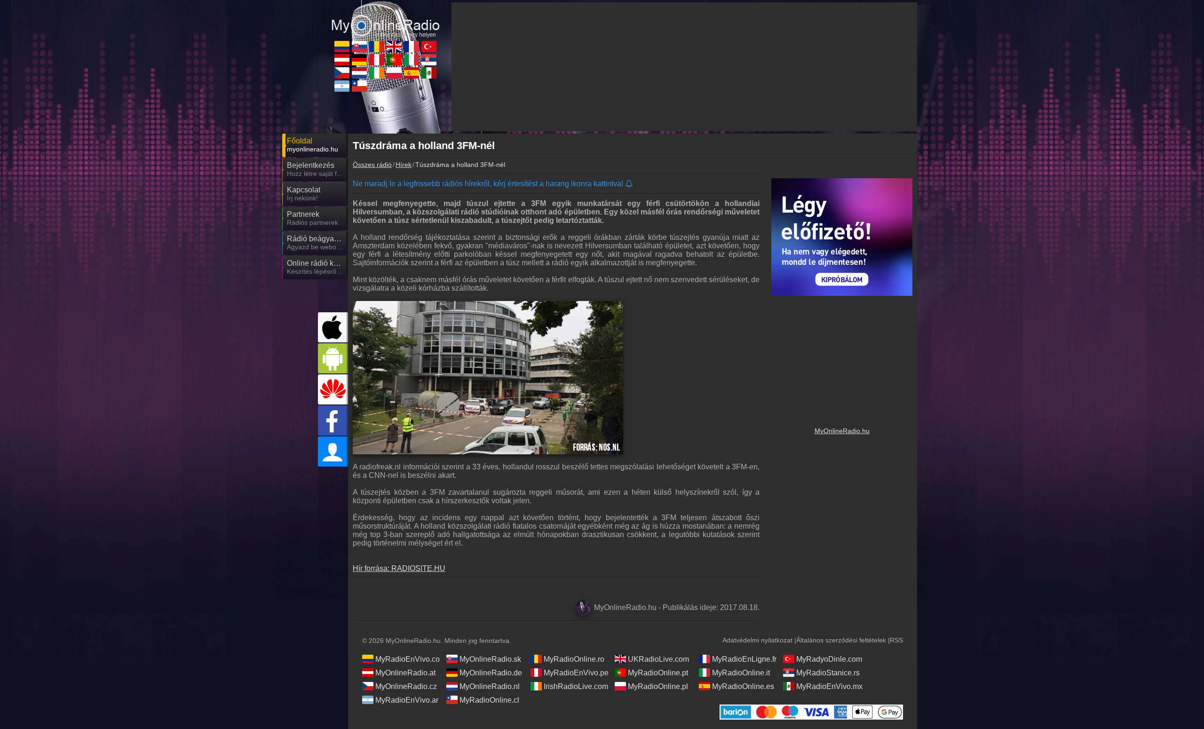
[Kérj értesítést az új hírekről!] (629, 184)
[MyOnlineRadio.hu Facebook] (333, 420)
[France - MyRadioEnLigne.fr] (411, 46)
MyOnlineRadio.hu (842, 431)
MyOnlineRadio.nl (489, 686)
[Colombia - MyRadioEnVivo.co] (341, 46)
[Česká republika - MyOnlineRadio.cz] (341, 73)
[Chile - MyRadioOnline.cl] (359, 86)
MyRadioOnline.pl (658, 686)
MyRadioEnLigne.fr (744, 659)
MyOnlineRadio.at (405, 673)
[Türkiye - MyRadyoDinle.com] (428, 46)
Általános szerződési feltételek (841, 640)
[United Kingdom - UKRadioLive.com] (394, 46)
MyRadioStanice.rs (828, 673)
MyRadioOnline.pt (658, 673)
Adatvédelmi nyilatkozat (757, 640)
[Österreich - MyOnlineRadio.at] (341, 59)
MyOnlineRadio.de (490, 673)
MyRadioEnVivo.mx (829, 686)
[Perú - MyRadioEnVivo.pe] (376, 59)
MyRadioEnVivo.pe (576, 673)
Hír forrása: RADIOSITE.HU (399, 568)
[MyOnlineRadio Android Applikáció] (333, 358)
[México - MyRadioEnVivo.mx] (428, 73)
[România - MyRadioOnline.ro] (376, 46)
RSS (896, 640)
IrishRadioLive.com (576, 686)
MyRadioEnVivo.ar (406, 700)
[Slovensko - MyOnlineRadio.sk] (359, 46)
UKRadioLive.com (658, 659)
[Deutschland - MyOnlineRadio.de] (359, 59)
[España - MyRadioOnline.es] (411, 73)
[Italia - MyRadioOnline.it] (411, 59)
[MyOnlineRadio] (386, 18)
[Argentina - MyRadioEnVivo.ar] (341, 86)
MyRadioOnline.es (743, 686)
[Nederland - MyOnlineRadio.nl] (359, 73)
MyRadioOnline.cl (489, 700)
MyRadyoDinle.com (829, 659)
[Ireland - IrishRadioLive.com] (376, 73)
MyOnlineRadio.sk (490, 659)
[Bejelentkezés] (333, 451)
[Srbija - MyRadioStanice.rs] (428, 59)
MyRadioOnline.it (741, 673)
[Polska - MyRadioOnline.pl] (394, 73)
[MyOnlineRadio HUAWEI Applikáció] (333, 389)
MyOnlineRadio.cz (406, 686)
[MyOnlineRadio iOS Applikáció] (333, 327)
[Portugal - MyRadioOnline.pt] (394, 59)
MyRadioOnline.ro (574, 659)
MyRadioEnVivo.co (407, 659)
